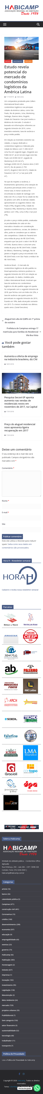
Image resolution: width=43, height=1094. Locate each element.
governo (5, 950)
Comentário (8, 468)
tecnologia (6, 1035)
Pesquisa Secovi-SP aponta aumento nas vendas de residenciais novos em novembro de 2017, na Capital (20, 402)
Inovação (5, 980)
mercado (28, 61)
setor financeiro (8, 1025)
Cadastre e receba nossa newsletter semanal (20, 590)
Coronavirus (7, 914)
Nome (5, 501)
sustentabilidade (9, 1030)
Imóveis (7, 61)
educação (6, 934)
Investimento (17, 61)
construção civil (8, 909)
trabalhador (7, 1040)
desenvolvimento (9, 924)
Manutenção (7, 995)
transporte (6, 1046)
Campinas (6, 904)
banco (4, 894)
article (4, 889)
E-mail (5, 512)
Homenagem (7, 965)
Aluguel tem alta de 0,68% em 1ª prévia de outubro (22, 321)
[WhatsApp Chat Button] (37, 1088)
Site (3, 524)
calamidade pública (10, 899)
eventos (5, 944)
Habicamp (20, 97)
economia (6, 929)
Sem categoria (7, 1020)
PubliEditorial (7, 1015)
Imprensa (6, 975)
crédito (5, 919)
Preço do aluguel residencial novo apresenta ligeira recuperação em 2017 (19, 427)
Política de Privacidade (15, 1060)
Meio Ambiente (8, 1000)
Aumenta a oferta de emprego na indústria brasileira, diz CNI (21, 358)
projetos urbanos (9, 1010)
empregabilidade (9, 939)
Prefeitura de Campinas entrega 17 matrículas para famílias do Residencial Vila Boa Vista (20, 332)
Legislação (6, 990)
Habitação (6, 960)
